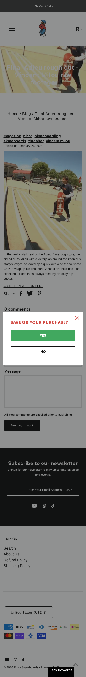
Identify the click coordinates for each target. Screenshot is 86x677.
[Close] (77, 318)
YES (43, 335)
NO (43, 351)
